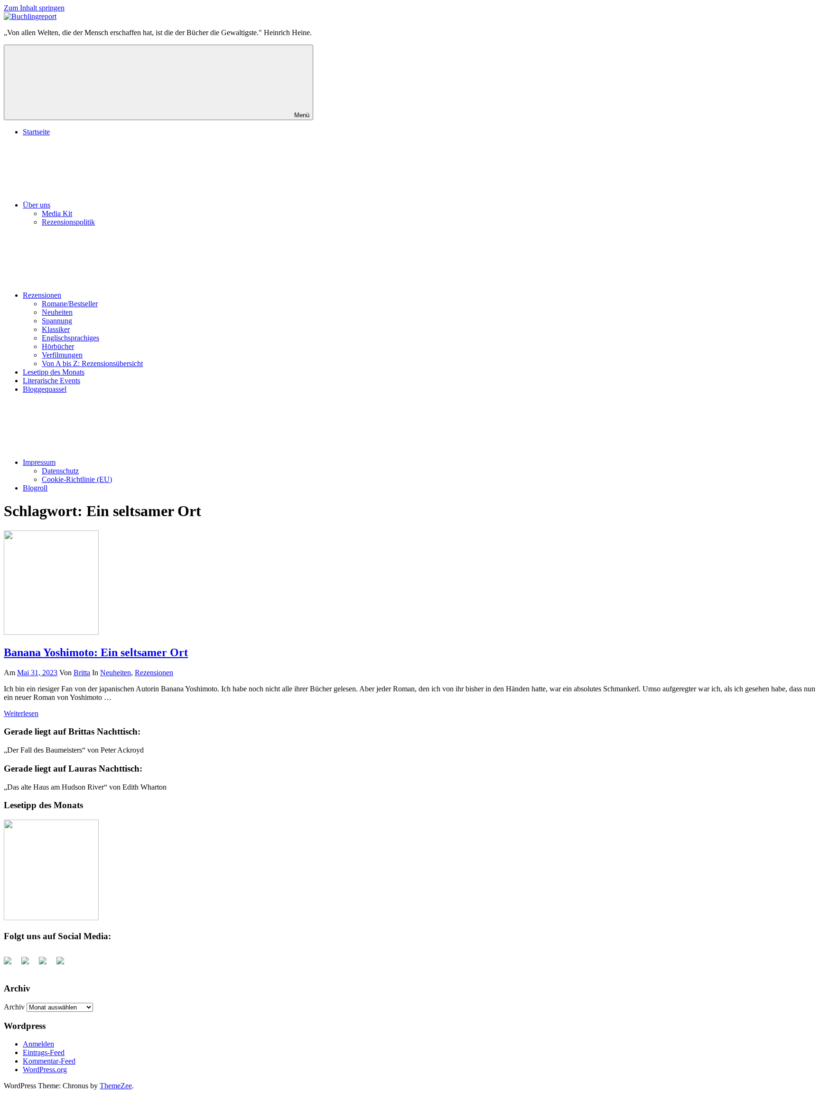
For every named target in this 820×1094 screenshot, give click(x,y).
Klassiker (56, 329)
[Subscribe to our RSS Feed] (46, 964)
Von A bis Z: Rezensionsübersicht (92, 363)
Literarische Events (51, 381)
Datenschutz (60, 471)
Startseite (36, 132)
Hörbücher (58, 346)
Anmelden (38, 1044)
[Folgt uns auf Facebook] (11, 964)
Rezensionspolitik (68, 222)
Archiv (14, 1007)
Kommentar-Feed (49, 1061)
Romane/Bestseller (70, 304)
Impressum (39, 462)
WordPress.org (45, 1070)
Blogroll (35, 488)
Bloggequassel (44, 389)
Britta (82, 673)
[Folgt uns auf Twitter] (29, 964)
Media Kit (57, 213)
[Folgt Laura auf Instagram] (64, 964)
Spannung (57, 321)
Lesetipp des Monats (53, 372)
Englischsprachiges (70, 338)
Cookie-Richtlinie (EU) (77, 479)
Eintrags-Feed (44, 1052)
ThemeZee (116, 1086)
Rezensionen (42, 295)
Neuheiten (57, 312)
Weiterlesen (21, 713)
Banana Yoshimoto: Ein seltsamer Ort (96, 652)
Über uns (36, 205)
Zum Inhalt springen (34, 8)
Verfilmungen (62, 355)
